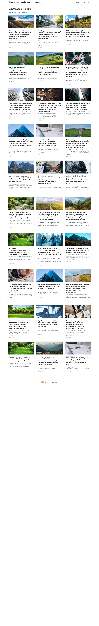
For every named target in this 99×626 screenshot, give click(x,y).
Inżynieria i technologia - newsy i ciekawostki (25, 2)
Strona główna (88, 2)
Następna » (54, 382)
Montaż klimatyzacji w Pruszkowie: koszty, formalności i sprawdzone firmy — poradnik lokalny (49, 286)
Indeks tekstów (78, 2)
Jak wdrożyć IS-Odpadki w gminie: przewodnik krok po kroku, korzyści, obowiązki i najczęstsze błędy (78, 250)
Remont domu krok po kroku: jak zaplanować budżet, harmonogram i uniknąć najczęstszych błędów (20, 359)
